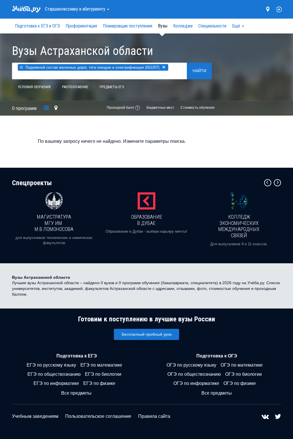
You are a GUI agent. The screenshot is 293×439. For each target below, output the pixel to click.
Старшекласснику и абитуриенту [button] (75, 9)
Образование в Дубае (146, 220)
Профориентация (81, 26)
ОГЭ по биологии (243, 374)
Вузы (162, 26)
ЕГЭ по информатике (56, 383)
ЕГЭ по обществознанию (54, 374)
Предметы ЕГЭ (112, 87)
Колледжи (183, 26)
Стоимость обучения (198, 108)
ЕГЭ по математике (101, 365)
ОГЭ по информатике (196, 383)
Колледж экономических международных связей (239, 226)
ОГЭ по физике (239, 383)
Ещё (236, 26)
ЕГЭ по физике (99, 383)
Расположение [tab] (75, 87)
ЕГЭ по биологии (103, 374)
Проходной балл (120, 108)
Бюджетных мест (160, 108)
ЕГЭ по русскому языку (51, 365)
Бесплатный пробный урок (147, 334)
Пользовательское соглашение (98, 416)
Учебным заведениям (35, 416)
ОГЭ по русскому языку (191, 365)
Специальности (212, 26)
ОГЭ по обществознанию (194, 374)
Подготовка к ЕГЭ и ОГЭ (37, 26)
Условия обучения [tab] (34, 87)
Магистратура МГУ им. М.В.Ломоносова (54, 223)
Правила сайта (154, 416)
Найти (199, 70)
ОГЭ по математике (242, 365)
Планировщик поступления (127, 26)
